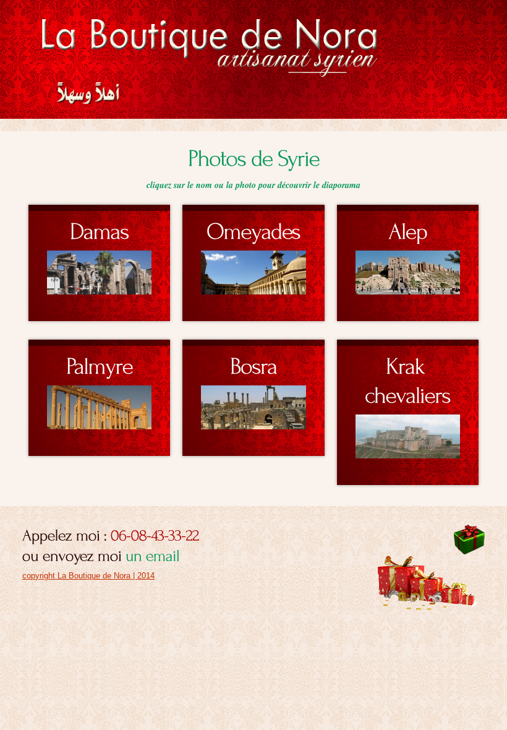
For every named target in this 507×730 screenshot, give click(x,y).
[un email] (153, 554)
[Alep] (408, 228)
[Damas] (99, 228)
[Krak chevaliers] (408, 377)
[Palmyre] (99, 362)
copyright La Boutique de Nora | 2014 (88, 575)
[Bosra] (253, 362)
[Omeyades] (253, 228)
